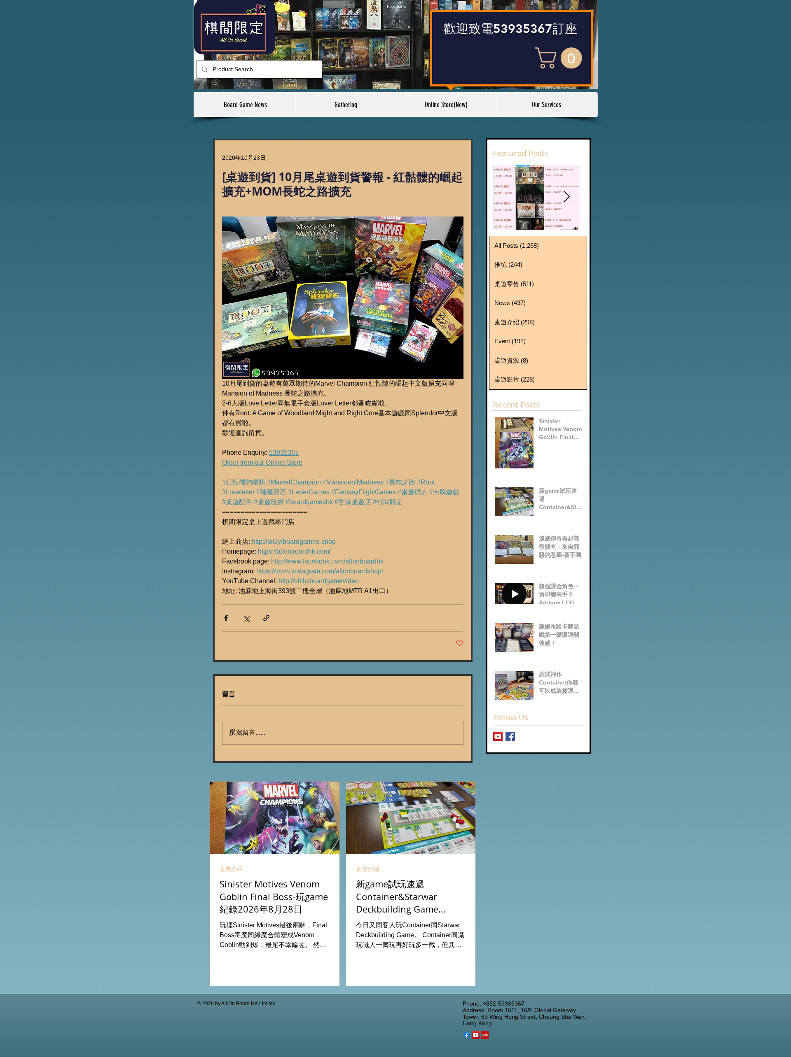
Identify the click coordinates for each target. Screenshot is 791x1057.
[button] (561, 58)
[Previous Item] (506, 197)
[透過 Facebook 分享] (226, 618)
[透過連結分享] (266, 618)
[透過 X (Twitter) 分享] (246, 618)
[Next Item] (566, 197)
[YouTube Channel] (498, 736)
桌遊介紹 (231, 869)
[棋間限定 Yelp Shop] (485, 1035)
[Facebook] (466, 1035)
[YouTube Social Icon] (476, 1035)
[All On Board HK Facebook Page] (510, 736)
